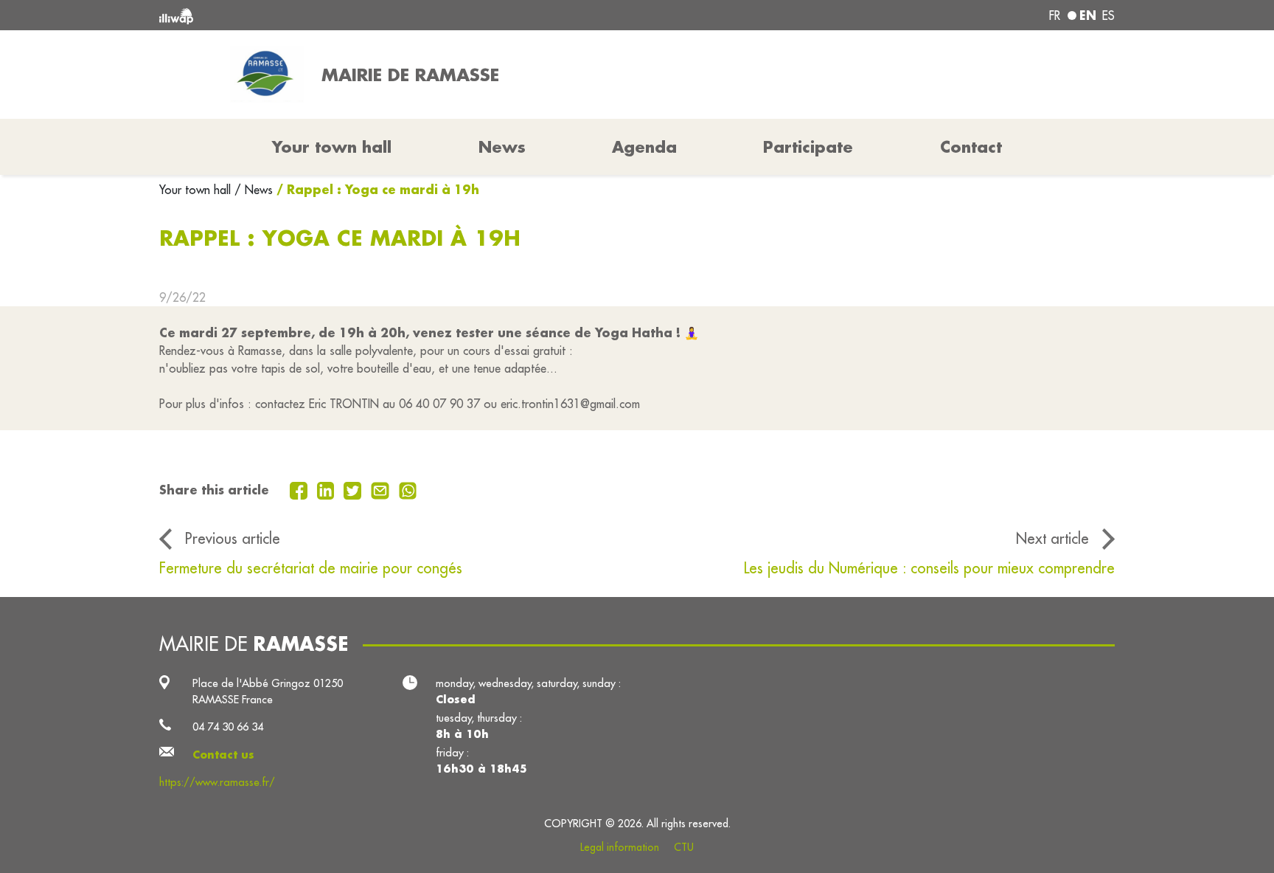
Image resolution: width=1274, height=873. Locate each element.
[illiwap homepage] (353, 15)
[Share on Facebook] (300, 489)
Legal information (619, 847)
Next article (1052, 538)
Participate (808, 147)
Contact (971, 147)
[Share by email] (382, 489)
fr (1054, 15)
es (1108, 15)
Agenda (644, 147)
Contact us (223, 755)
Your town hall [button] (331, 147)
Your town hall (196, 189)
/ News (253, 189)
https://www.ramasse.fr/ (217, 782)
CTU (684, 847)
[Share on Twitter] (354, 489)
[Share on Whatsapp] (408, 489)
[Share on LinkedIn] (327, 489)
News (502, 147)
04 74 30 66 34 (227, 727)
